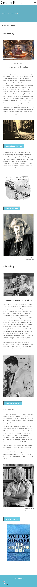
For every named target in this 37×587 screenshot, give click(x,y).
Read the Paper (12, 208)
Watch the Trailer (13, 403)
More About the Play (14, 146)
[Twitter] (6, 584)
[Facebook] (6, 582)
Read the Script (12, 519)
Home (3, 13)
